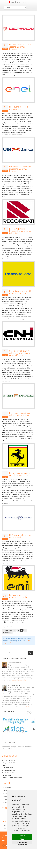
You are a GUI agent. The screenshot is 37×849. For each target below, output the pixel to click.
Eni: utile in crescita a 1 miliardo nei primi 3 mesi (19, 596)
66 (14, 630)
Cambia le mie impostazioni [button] (22, 843)
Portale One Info (7, 799)
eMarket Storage (7, 802)
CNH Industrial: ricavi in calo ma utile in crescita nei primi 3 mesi (19, 353)
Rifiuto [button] (22, 839)
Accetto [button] (22, 835)
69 (25, 630)
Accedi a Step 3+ (7, 812)
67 (18, 630)
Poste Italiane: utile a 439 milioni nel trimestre (20, 292)
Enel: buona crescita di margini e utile (19, 108)
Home (18, 2)
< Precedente (7, 630)
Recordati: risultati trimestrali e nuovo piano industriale (20, 231)
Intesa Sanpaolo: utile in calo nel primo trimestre (19, 414)
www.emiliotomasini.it (19, 680)
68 (21, 630)
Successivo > (7, 632)
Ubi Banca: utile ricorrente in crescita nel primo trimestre (20, 169)
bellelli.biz (28, 707)
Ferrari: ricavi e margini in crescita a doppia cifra (20, 474)
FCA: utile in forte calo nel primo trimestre (20, 536)
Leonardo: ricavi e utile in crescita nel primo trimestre (20, 47)
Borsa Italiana (6, 787)
